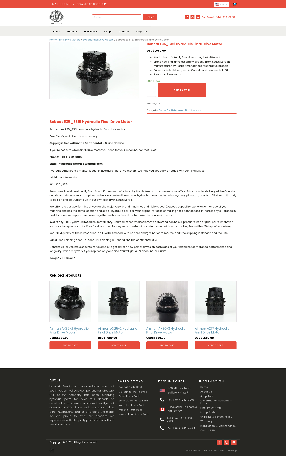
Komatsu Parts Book (132, 405)
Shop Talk (206, 396)
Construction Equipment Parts (216, 402)
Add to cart (182, 89)
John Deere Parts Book (133, 400)
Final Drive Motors (69, 39)
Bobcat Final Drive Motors (98, 39)
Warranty (206, 421)
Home (53, 39)
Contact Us (207, 430)
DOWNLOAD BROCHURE (92, 4)
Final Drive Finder (211, 408)
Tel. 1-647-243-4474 (181, 428)
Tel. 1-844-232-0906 (181, 400)
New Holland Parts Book (134, 414)
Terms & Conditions (214, 450)
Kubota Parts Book (131, 410)
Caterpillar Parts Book (133, 392)
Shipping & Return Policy (216, 417)
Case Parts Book (129, 396)
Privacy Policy (193, 450)
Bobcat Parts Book (131, 387)
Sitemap (232, 450)
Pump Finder (208, 412)
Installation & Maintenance (218, 426)
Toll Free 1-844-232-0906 (218, 17)
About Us (206, 392)
